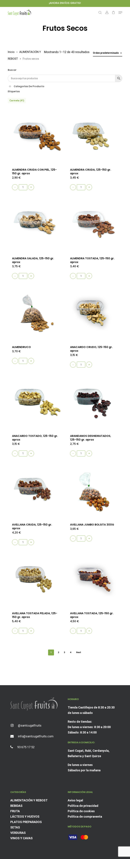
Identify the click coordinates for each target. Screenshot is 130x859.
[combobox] (107, 53)
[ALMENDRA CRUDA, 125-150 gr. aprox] (93, 136)
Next (78, 652)
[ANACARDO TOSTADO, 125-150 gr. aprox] (35, 402)
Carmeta (16, 100)
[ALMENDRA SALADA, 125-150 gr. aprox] (35, 224)
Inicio (11, 52)
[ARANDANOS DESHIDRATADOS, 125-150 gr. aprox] (93, 402)
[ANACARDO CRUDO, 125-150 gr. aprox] (93, 313)
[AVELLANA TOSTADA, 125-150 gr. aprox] (93, 579)
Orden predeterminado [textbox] (106, 53)
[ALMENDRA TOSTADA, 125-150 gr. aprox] (93, 224)
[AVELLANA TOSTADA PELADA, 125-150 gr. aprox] (35, 579)
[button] (120, 12)
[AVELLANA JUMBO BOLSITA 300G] (93, 491)
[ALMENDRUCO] (35, 313)
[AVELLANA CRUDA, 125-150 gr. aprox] (35, 491)
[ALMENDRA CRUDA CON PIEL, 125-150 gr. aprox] (35, 136)
